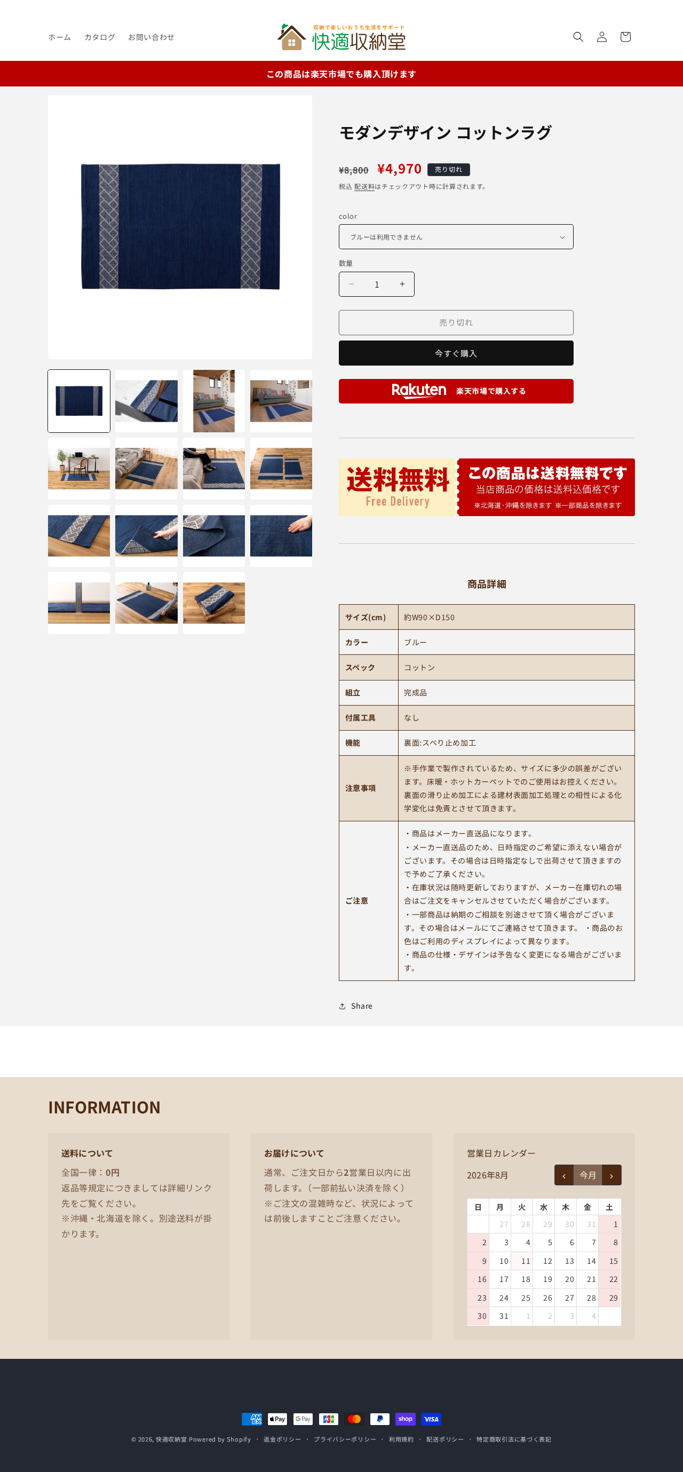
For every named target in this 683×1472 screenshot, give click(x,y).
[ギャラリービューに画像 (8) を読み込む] (281, 469)
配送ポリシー (445, 1439)
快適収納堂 (171, 1439)
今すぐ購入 (456, 353)
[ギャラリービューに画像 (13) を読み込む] (79, 603)
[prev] (564, 1175)
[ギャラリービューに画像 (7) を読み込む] (214, 469)
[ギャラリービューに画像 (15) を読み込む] (214, 603)
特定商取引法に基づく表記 (513, 1439)
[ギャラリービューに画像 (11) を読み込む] (214, 536)
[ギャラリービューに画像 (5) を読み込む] (79, 469)
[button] (578, 37)
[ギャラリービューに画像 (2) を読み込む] (146, 401)
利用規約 (401, 1439)
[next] (612, 1175)
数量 (346, 263)
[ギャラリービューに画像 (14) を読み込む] (146, 603)
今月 (588, 1174)
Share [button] (362, 1005)
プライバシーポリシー (345, 1439)
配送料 (364, 186)
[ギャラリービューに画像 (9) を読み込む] (79, 536)
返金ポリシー (282, 1439)
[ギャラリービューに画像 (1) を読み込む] (79, 401)
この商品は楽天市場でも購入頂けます (341, 73)
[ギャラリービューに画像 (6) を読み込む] (146, 469)
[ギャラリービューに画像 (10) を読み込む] (146, 536)
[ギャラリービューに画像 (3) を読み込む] (214, 401)
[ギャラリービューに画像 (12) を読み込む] (281, 536)
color (348, 216)
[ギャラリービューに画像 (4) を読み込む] (281, 401)
